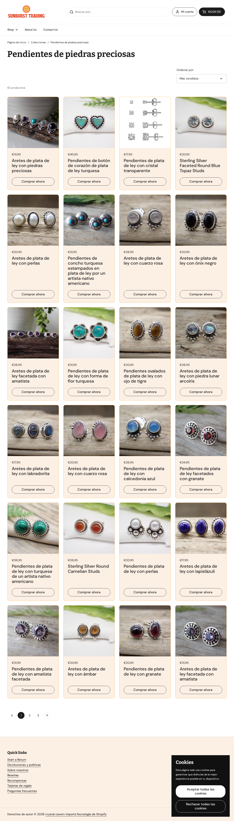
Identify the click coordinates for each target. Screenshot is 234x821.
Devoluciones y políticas (24, 765)
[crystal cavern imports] (26, 12)
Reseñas (13, 775)
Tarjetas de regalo (19, 785)
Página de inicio (16, 42)
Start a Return (16, 760)
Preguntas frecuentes (22, 791)
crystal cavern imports (60, 814)
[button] (212, 12)
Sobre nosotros (17, 770)
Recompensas (17, 780)
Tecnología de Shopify (92, 814)
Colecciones (38, 42)
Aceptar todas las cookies (200, 791)
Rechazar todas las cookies (200, 806)
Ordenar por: (185, 70)
